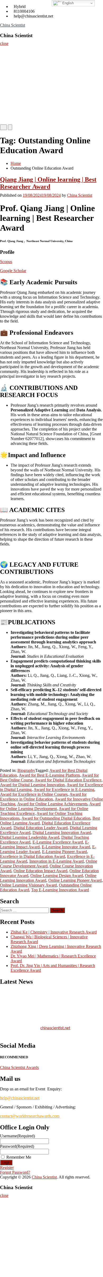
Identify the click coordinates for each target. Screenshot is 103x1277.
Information (12, 115)
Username (17, 1136)
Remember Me (18, 1157)
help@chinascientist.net (19, 1098)
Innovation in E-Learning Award (56, 861)
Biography (26, 770)
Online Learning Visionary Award (28, 885)
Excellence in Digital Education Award (32, 856)
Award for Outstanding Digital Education (55, 818)
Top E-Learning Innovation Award (60, 890)
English (67, 3)
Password (17, 1146)
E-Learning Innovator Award (66, 847)
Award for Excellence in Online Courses (34, 794)
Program (9, 104)
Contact (8, 94)
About (7, 62)
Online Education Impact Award (40, 870)
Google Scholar (13, 270)
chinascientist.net (55, 1027)
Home (7, 51)
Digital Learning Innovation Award (61, 832)
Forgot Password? (15, 1172)
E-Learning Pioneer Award (64, 851)
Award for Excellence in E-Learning (64, 789)
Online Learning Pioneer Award (75, 880)
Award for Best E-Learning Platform (49, 775)
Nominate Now (14, 72)
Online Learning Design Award (56, 875)
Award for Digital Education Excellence (68, 780)
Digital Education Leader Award (40, 827)
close (4, 43)
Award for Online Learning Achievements (52, 804)
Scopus (6, 261)
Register (9, 83)
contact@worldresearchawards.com (29, 1116)
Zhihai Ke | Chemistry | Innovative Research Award (54, 932)
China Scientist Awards (19, 1067)
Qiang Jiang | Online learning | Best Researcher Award (48, 183)
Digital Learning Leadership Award (29, 837)
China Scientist (12, 25)
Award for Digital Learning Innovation (32, 784)
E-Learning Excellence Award (57, 842)
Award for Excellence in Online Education (43, 796)
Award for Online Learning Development (50, 806)
